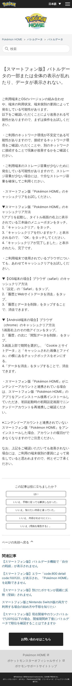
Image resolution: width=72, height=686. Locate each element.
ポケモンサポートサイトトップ (36, 666)
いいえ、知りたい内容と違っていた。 (36, 509)
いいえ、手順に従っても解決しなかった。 (36, 501)
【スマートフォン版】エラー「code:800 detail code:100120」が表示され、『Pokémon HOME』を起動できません (36, 578)
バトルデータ (35, 39)
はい (36, 493)
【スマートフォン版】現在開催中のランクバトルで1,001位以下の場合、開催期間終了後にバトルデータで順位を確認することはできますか (35, 618)
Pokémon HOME (12, 39)
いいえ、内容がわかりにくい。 (36, 518)
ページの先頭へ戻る (16, 542)
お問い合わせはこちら (36, 639)
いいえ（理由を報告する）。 (36, 526)
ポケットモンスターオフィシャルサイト (34, 661)
